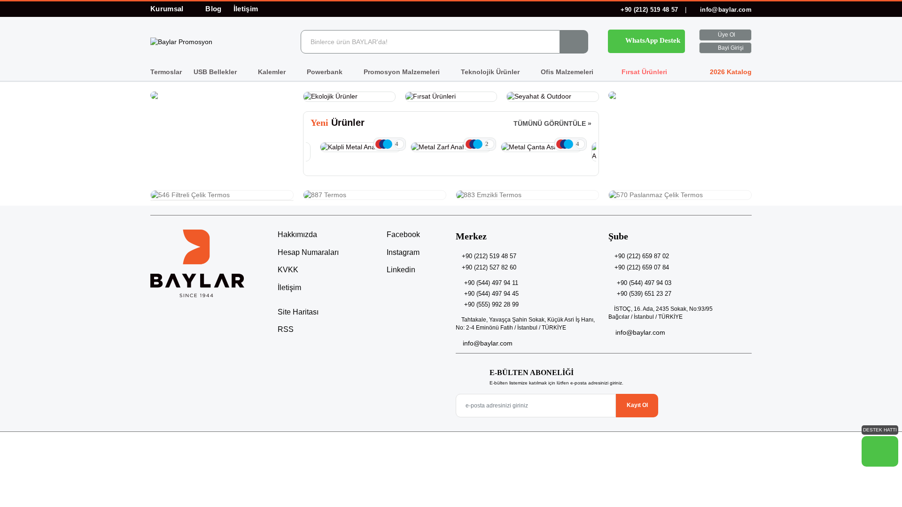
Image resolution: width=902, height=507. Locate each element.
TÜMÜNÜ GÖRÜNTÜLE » (552, 123)
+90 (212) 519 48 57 (649, 9)
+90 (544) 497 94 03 (644, 282)
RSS (286, 329)
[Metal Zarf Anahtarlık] (451, 147)
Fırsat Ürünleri (643, 72)
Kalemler (273, 72)
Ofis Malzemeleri (568, 72)
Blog (213, 9)
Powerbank (325, 72)
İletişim (245, 9)
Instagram (402, 252)
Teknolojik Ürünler (491, 72)
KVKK (288, 270)
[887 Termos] (374, 195)
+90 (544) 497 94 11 (491, 282)
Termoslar (166, 72)
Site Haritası (298, 312)
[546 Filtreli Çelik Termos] (222, 195)
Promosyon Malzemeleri (403, 72)
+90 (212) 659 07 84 (641, 267)
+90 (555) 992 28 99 (491, 304)
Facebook (402, 234)
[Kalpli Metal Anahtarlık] (360, 147)
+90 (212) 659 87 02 (641, 256)
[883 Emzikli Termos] (527, 195)
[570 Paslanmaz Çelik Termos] (680, 195)
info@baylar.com (725, 9)
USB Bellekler (216, 72)
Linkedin (400, 270)
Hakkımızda (297, 234)
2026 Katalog (730, 72)
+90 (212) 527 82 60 (489, 267)
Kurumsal (168, 9)
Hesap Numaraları (308, 252)
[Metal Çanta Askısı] (541, 147)
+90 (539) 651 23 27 (644, 293)
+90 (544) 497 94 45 (491, 293)
